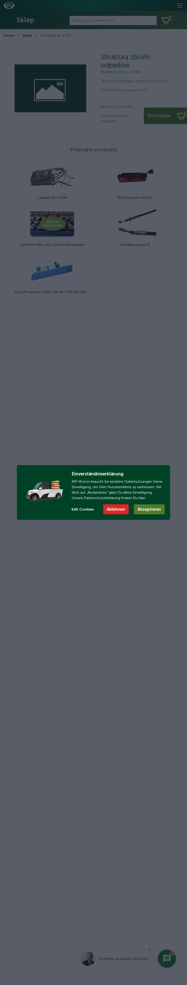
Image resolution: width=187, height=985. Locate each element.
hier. (142, 498)
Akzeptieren (149, 509)
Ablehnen (116, 509)
